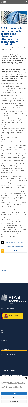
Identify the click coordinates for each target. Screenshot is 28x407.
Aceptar (14, 393)
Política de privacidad (17, 404)
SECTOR (2, 335)
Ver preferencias (14, 401)
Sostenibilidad (20, 246)
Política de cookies (9, 404)
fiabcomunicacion (5, 47)
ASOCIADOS (3, 332)
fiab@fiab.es (8, 361)
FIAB (7, 242)
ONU (18, 242)
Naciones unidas (12, 242)
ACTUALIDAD (4, 340)
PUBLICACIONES (4, 338)
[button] (26, 378)
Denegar (14, 397)
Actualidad (13, 47)
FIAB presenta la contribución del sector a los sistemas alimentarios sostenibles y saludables (12, 36)
